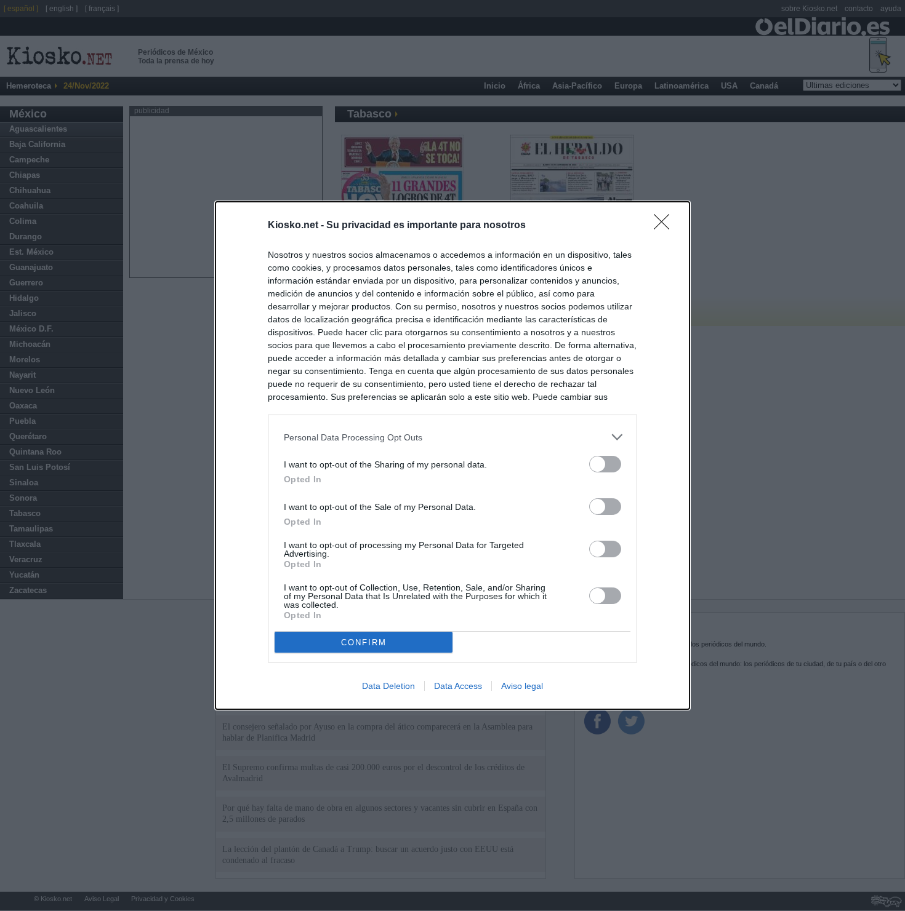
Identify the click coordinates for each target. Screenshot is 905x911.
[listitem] (452, 437)
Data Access (458, 686)
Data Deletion (388, 686)
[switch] (605, 464)
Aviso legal (522, 686)
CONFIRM (364, 642)
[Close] (665, 225)
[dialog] (452, 455)
